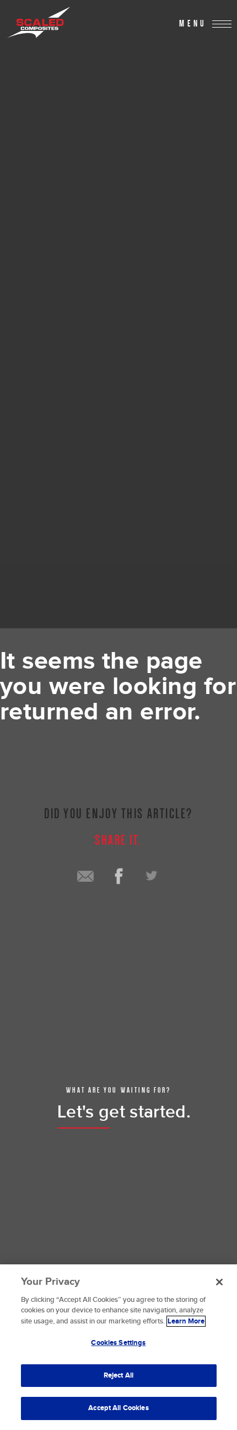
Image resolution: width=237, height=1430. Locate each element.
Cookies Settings (118, 1342)
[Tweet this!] (151, 876)
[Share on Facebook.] (118, 876)
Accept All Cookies (118, 1407)
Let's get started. (124, 1112)
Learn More (186, 1321)
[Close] (219, 1282)
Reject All (118, 1375)
